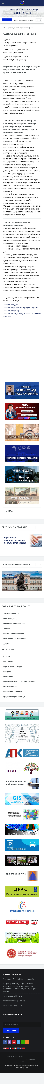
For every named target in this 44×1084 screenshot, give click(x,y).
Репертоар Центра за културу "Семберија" (20, 682)
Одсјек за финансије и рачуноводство (21, 307)
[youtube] (14, 1042)
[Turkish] (23, 1049)
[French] (10, 1049)
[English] (7, 1049)
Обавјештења (7, 20)
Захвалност (31, 1059)
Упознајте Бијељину (11, 613)
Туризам (6, 629)
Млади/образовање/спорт (14, 624)
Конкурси (7, 672)
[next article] (37, 20)
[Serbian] (21, 1049)
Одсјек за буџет (11, 304)
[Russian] (18, 1049)
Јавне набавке (8, 677)
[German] (13, 1049)
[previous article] (40, 20)
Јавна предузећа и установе (14, 638)
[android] (23, 1042)
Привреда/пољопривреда (13, 633)
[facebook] (5, 1042)
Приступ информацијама (13, 691)
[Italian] (15, 1049)
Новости (6, 656)
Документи (8, 644)
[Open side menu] (3, 3)
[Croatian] (4, 1049)
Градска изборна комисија (14, 697)
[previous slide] (37, 527)
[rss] (27, 1042)
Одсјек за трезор (12, 310)
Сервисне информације (12, 667)
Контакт (21, 1062)
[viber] (9, 1042)
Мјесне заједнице (10, 619)
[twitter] (18, 1042)
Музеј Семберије (9, 686)
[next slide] (40, 527)
